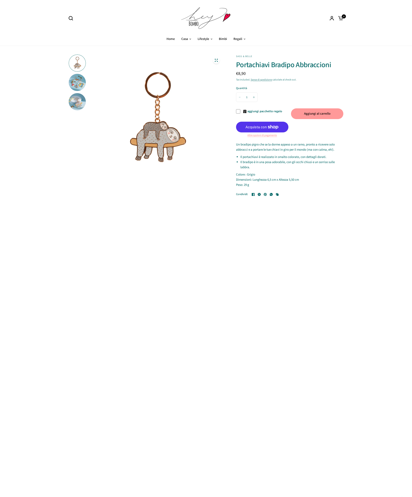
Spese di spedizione (261, 80)
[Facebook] (253, 194)
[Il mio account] (332, 18)
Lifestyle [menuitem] (203, 39)
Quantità (241, 88)
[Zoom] (216, 60)
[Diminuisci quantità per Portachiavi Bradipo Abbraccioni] (239, 97)
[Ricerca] (72, 18)
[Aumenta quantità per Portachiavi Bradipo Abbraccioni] (253, 97)
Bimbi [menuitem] (223, 39)
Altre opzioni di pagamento (262, 135)
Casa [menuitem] (184, 39)
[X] (259, 194)
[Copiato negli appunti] (277, 194)
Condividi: (242, 194)
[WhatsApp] (271, 194)
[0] (339, 18)
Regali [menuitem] (237, 39)
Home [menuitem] (171, 39)
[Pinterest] (265, 194)
